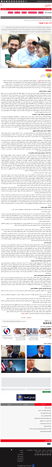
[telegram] (12, 1)
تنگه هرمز (10, 12)
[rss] (17, 1)
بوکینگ (49, 444)
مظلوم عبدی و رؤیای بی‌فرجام (45, 431)
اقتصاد (35, 450)
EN (23, 1)
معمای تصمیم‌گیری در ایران (46, 415)
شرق (40, 80)
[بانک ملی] (26, 400)
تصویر (42, 451)
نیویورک (28, 317)
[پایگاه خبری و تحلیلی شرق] (48, 5)
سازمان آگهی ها (20, 461)
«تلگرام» (26, 313)
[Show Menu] (1, 4)
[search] (19, 1)
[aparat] (7, 1)
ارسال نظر (47, 391)
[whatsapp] (44, 323)
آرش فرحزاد (43, 75)
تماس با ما (21, 450)
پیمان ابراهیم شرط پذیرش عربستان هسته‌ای (43, 418)
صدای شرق (38, 451)
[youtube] (2, 1)
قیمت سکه (17, 12)
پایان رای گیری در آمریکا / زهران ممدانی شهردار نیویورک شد (15, 371)
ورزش (50, 451)
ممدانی (22, 317)
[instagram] (14, 1)
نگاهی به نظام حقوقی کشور (46, 413)
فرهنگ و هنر (29, 450)
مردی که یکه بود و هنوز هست (45, 423)
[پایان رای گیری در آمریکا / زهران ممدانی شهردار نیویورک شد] (13, 366)
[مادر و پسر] (39, 352)
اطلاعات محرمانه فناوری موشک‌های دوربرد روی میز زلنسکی (40, 428)
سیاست (39, 450)
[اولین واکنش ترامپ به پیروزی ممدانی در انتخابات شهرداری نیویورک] (39, 366)
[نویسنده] (48, 78)
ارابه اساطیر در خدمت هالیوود (45, 421)
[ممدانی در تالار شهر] (13, 352)
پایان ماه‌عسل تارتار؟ (47, 426)
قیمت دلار (41, 12)
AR (21, 1)
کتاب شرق (4, 9)
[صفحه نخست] (26, 1)
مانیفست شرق (20, 456)
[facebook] (46, 323)
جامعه (44, 450)
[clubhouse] (4, 1)
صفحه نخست (49, 450)
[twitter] (9, 1)
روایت (46, 451)
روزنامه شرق (47, 9)
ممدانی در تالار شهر (21, 357)
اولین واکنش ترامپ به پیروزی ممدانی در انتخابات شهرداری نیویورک (40, 371)
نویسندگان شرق (20, 458)
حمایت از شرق (20, 454)
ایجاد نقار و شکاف (48, 408)
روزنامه (49, 17)
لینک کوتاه (23, 321)
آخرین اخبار (43, 404)
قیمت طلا (24, 12)
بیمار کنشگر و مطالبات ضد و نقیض (44, 410)
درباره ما (21, 452)
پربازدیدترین (26, 404)
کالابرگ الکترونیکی (32, 12)
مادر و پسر (48, 357)
